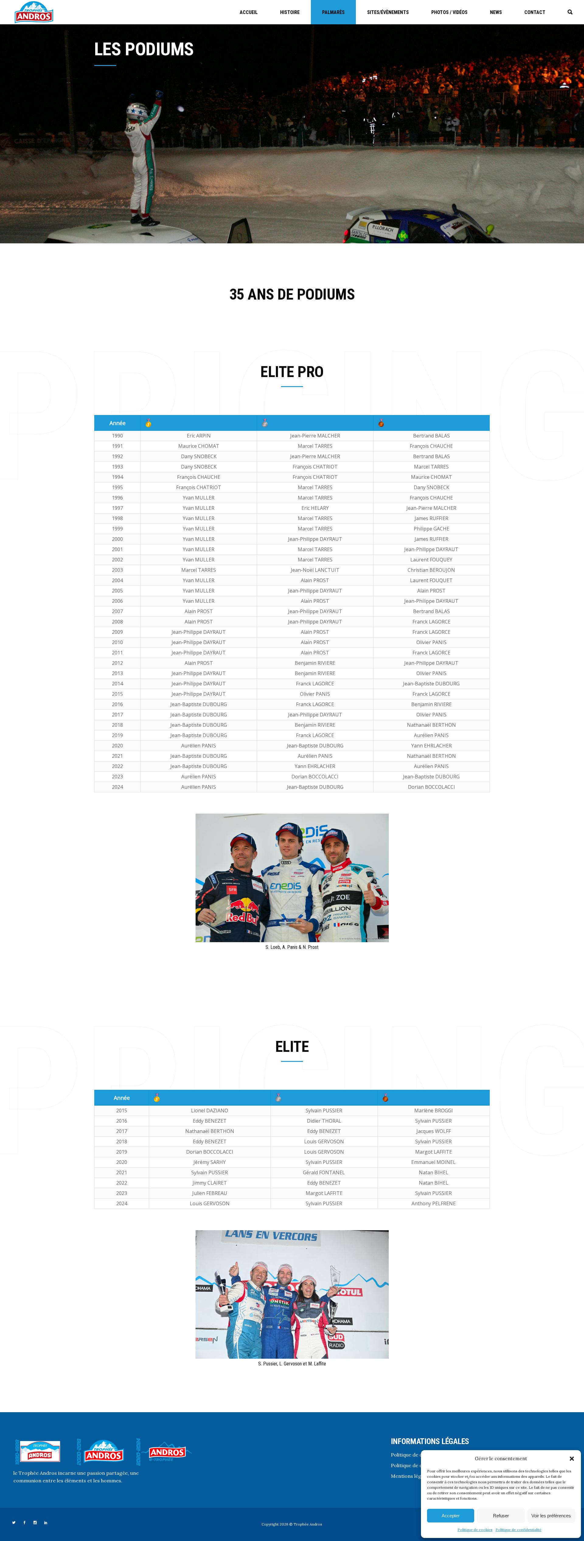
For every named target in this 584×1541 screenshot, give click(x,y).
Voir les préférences (551, 1515)
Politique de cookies (474, 1529)
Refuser (501, 1515)
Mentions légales (410, 1476)
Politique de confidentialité (518, 1529)
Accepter (451, 1515)
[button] (572, 1459)
